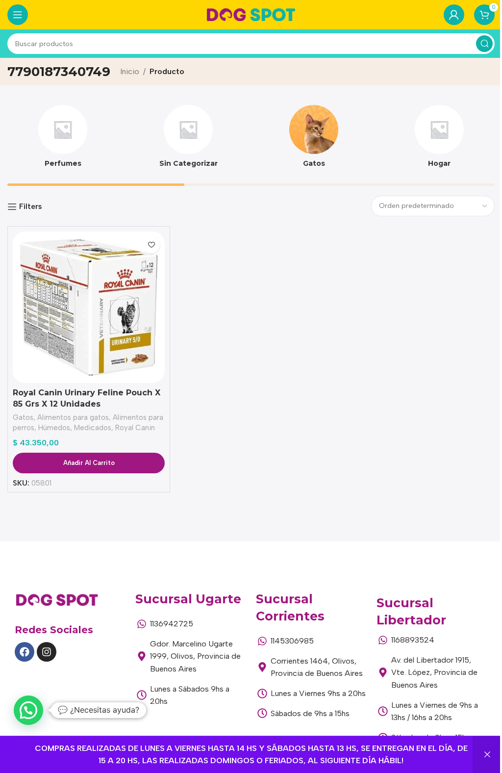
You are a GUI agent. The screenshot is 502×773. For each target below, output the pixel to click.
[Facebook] (24, 652)
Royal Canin (135, 427)
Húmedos (54, 427)
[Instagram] (46, 652)
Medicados (92, 427)
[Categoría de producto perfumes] (62, 139)
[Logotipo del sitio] (251, 14)
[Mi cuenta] (454, 15)
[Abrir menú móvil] (17, 15)
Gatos (23, 417)
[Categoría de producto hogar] (439, 139)
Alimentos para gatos (73, 417)
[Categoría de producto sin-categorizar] (188, 139)
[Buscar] (484, 43)
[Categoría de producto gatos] (313, 139)
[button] (28, 710)
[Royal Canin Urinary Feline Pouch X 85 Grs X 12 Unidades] (89, 307)
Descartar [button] (487, 754)
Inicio (129, 71)
